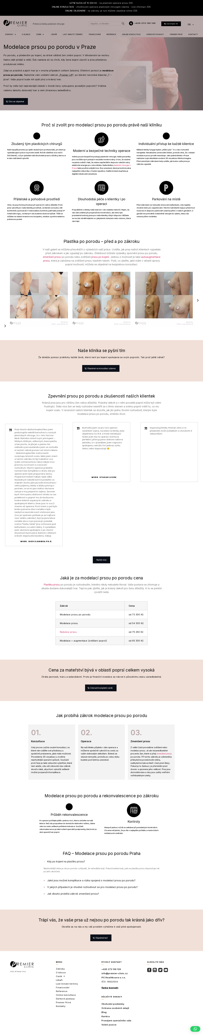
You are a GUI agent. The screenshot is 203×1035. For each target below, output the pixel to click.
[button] (5, 318)
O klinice (61, 972)
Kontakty (60, 1006)
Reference (61, 991)
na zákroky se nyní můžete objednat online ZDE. (101, 11)
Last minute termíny (67, 983)
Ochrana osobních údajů (115, 1008)
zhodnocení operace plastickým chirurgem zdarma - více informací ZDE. (101, 7)
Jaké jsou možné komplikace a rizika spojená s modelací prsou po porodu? (91, 880)
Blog (104, 1012)
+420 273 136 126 (145, 23)
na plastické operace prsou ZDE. (101, 3)
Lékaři (59, 980)
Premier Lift (66, 75)
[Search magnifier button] (123, 23)
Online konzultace (66, 995)
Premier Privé (63, 1002)
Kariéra (106, 1016)
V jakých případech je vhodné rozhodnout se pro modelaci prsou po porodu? (92, 887)
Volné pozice (109, 1024)
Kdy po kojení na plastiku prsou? (66, 861)
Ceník (59, 976)
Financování (62, 987)
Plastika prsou (52, 584)
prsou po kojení (100, 256)
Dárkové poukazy (65, 998)
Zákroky (60, 969)
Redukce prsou (68, 632)
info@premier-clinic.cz (115, 973)
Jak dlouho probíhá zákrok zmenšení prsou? (73, 893)
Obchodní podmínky (113, 1004)
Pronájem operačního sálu (116, 1020)
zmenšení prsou (52, 256)
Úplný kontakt (110, 987)
